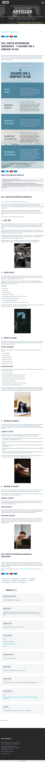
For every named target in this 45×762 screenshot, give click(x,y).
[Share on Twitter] (7, 36)
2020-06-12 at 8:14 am (6, 668)
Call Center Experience (16, 578)
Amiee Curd (5, 706)
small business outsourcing (6, 582)
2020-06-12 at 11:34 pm (7, 680)
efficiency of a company (31, 490)
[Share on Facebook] (3, 36)
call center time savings (22, 580)
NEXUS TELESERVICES (5, 32)
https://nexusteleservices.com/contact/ (10, 643)
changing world (16, 424)
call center (6, 204)
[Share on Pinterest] (11, 36)
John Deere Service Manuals (9, 596)
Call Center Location (32, 578)
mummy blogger (6, 608)
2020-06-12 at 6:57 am (6, 609)
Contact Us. (3, 570)
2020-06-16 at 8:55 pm (6, 692)
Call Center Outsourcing (14, 32)
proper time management (8, 226)
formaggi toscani (7, 678)
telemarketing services (22, 582)
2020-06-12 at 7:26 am (6, 624)
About (39, 4)
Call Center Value (30, 580)
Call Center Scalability (6, 580)
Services (12, 4)
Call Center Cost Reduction (6, 578)
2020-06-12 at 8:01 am (6, 655)
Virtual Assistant (20, 4)
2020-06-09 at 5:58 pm (6, 597)
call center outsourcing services (24, 569)
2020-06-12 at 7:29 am (6, 636)
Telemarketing (15, 582)
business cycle (19, 341)
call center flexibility (24, 578)
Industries (28, 4)
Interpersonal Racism (8, 654)
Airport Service (7, 666)
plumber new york (7, 623)
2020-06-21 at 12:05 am (7, 708)
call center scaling (13, 580)
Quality (34, 4)
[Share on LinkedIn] (15, 36)
